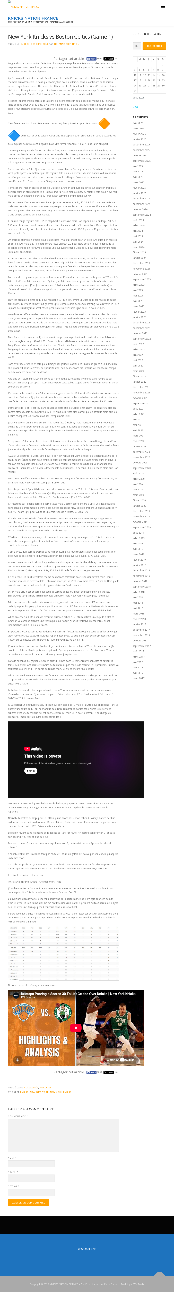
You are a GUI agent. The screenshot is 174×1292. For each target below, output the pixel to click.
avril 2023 (138, 301)
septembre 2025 (142, 160)
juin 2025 (138, 166)
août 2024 (138, 220)
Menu (163, 6)
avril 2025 (138, 176)
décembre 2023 (141, 263)
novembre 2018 (141, 575)
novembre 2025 (141, 150)
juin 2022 (138, 354)
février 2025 (139, 187)
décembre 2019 (141, 511)
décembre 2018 (141, 570)
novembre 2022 (141, 328)
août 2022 (138, 344)
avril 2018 (138, 608)
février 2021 (139, 441)
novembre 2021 (141, 392)
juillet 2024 (139, 225)
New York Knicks (61, 1092)
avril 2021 (138, 430)
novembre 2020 (141, 457)
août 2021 (138, 408)
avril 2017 (138, 672)
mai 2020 (138, 489)
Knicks (24, 1092)
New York (42, 1092)
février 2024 (139, 252)
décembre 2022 (141, 322)
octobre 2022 (140, 333)
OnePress (86, 1284)
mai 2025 (138, 171)
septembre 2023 (142, 279)
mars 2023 (138, 306)
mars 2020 (138, 494)
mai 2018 (138, 602)
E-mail (13, 1172)
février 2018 (139, 619)
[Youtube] (99, 1258)
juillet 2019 (139, 538)
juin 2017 (138, 662)
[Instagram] (91, 1258)
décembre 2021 (141, 387)
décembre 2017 (141, 629)
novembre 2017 (141, 635)
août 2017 (138, 651)
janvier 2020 (139, 505)
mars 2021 (138, 435)
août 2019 (138, 532)
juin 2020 (138, 484)
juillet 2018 (139, 592)
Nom (12, 1157)
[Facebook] (74, 1258)
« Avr (135, 106)
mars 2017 (138, 678)
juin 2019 (138, 543)
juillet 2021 (139, 414)
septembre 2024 (142, 214)
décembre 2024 (141, 198)
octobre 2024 (140, 209)
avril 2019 (138, 548)
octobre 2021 (140, 398)
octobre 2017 (140, 640)
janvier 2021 (139, 446)
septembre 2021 (142, 403)
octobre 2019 (140, 521)
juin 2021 (138, 419)
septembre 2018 (142, 586)
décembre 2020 (141, 451)
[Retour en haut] (160, 1276)
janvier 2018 (139, 624)
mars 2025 (138, 182)
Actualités (31, 1087)
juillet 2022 (139, 349)
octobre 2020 (140, 462)
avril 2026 (138, 123)
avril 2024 (138, 241)
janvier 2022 (139, 381)
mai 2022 (138, 360)
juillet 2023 (139, 284)
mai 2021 (138, 424)
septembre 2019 (142, 527)
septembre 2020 (142, 468)
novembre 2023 (141, 268)
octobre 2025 (140, 155)
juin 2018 (138, 597)
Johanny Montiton (66, 44)
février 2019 (139, 559)
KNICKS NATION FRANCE (33, 18)
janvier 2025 (139, 193)
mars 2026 (138, 128)
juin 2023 (138, 290)
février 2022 (139, 376)
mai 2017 (138, 667)
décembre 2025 (141, 144)
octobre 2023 (140, 274)
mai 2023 (138, 295)
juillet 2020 (139, 478)
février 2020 (139, 500)
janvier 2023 (139, 317)
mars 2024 (138, 247)
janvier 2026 (139, 139)
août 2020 (138, 473)
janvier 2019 (139, 565)
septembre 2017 (142, 646)
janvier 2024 (139, 257)
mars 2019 (138, 554)
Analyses (46, 1087)
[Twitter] (83, 1258)
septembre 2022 (142, 338)
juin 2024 (138, 230)
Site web (13, 1186)
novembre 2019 (141, 516)
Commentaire (18, 1116)
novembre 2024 (141, 203)
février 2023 (139, 311)
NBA (32, 1092)
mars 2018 (138, 613)
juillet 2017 (139, 656)
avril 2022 (138, 365)
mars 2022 (138, 371)
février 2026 (139, 133)
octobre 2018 (140, 581)
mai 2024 (138, 236)
